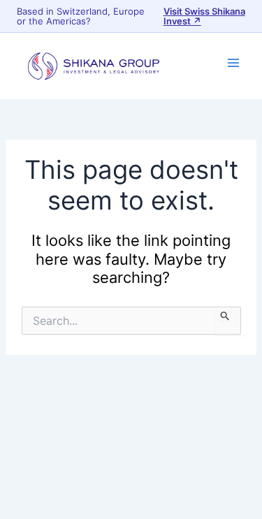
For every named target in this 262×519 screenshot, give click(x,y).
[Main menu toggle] (233, 63)
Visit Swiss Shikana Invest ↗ (204, 16)
